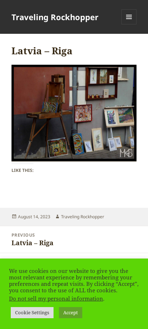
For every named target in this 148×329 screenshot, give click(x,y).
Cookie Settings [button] (32, 312)
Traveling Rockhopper (54, 17)
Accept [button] (70, 312)
